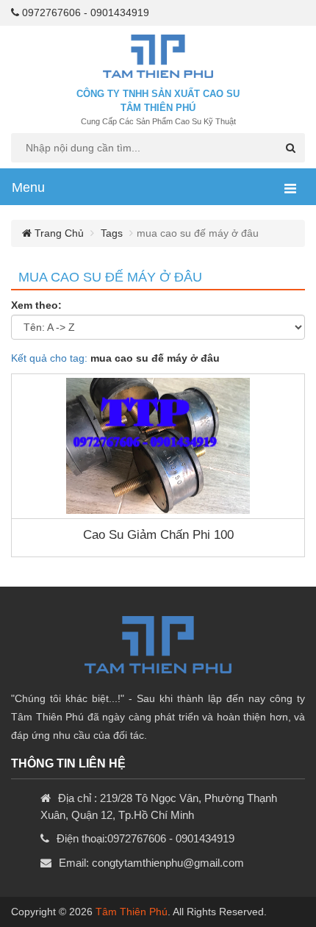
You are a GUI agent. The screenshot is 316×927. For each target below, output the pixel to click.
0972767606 (51, 12)
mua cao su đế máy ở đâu (110, 277)
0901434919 (119, 12)
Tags (112, 233)
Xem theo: (36, 305)
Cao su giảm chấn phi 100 (158, 535)
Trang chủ (58, 233)
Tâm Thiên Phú (132, 911)
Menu (28, 187)
